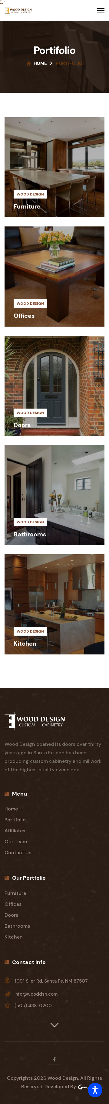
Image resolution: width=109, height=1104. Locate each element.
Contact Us (18, 852)
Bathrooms (30, 534)
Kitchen (25, 643)
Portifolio (15, 820)
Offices (24, 316)
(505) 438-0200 (33, 1005)
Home (40, 63)
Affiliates (15, 830)
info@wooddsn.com (36, 994)
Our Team (16, 841)
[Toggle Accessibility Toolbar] (95, 1090)
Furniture (27, 206)
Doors (22, 425)
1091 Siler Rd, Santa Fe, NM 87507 (51, 981)
